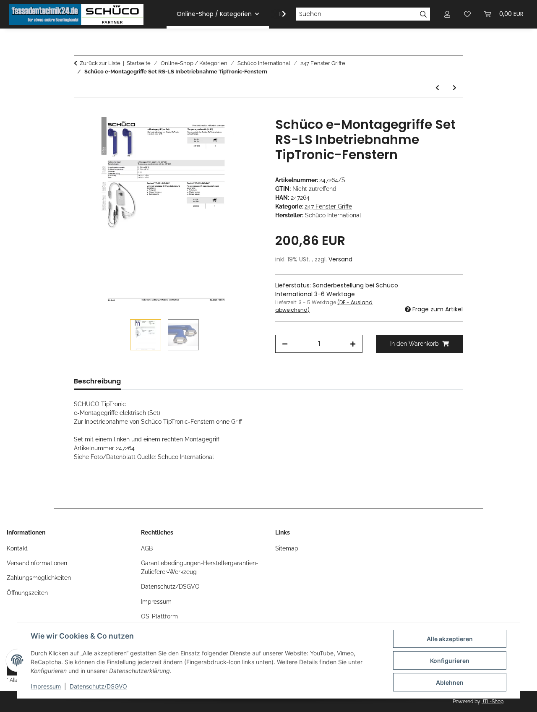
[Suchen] (423, 14)
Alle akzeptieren (450, 638)
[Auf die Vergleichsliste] (222, 133)
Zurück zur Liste (100, 63)
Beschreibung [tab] (97, 381)
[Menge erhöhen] (353, 343)
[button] (278, 14)
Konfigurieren (449, 660)
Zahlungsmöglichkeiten (39, 577)
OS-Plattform (159, 616)
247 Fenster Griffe (328, 206)
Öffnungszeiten (27, 592)
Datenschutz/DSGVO (98, 686)
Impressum (46, 686)
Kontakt (17, 548)
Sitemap (286, 548)
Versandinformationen (37, 563)
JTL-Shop (492, 701)
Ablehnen (450, 682)
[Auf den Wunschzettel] (244, 133)
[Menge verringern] (285, 343)
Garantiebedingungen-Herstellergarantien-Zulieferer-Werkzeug (199, 567)
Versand (340, 259)
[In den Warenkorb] (80, 112)
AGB (147, 548)
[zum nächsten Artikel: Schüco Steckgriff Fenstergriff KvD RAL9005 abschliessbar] (454, 88)
